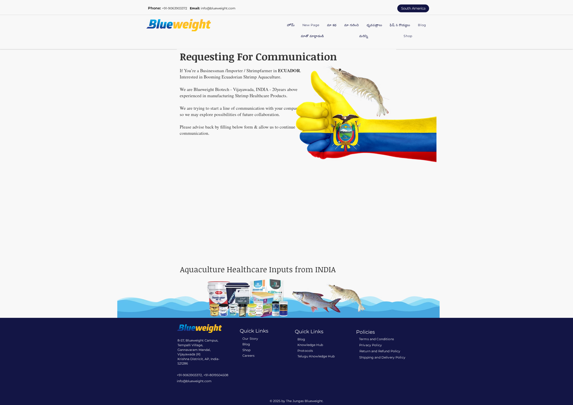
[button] (351, 25)
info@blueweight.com (218, 8)
